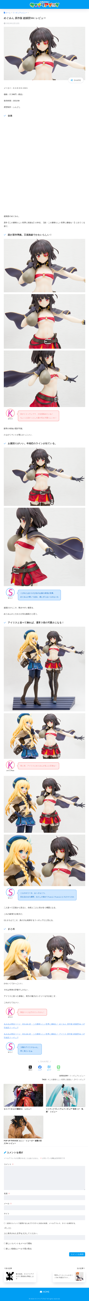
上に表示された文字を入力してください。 (21, 1233)
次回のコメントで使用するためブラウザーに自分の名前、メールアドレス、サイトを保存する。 (42, 1223)
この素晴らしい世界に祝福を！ (61, 1079)
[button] (5, 165)
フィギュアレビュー (77, 1076)
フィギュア (81, 1079)
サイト (6, 1214)
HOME (45, 1291)
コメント (9, 1164)
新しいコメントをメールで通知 (19, 1243)
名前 (7, 1194)
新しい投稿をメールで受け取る (19, 1249)
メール (8, 1204)
